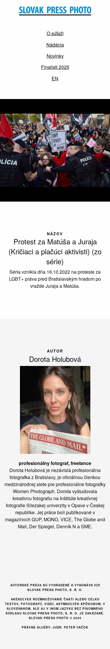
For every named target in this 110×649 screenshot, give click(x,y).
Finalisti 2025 (55, 67)
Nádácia (55, 44)
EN (55, 78)
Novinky (55, 55)
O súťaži (55, 33)
